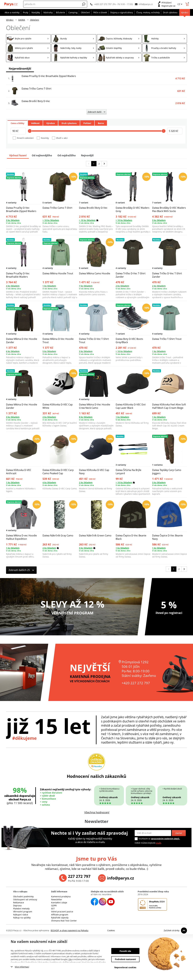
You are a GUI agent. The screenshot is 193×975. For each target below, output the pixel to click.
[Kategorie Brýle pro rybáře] (28, 38)
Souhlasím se (144, 838)
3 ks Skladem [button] (12, 220)
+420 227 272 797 (103, 4)
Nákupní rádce (20, 914)
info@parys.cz (146, 4)
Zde (70, 959)
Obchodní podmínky (23, 896)
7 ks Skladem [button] (85, 285)
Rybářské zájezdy (59, 917)
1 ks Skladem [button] (49, 285)
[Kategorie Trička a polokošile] (164, 57)
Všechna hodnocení (96, 812)
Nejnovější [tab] (87, 155)
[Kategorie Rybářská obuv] (28, 57)
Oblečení (34, 19)
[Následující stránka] (104, 163)
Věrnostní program (22, 911)
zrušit (158, 842)
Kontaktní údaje (59, 902)
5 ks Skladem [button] (49, 351)
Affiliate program (59, 914)
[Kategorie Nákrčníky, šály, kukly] (74, 48)
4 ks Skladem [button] (12, 285)
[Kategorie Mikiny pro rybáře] (28, 48)
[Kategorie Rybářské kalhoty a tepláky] (74, 57)
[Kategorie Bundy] (74, 38)
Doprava (17, 905)
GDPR (54, 905)
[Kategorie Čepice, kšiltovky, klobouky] (119, 38)
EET (53, 908)
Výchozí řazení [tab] (18, 155)
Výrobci (9, 19)
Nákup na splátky (22, 917)
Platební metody (21, 908)
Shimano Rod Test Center (64, 920)
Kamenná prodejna (61, 896)
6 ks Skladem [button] (12, 351)
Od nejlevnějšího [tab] (42, 155)
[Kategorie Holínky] (164, 38)
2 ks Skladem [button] (122, 285)
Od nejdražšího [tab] (66, 155)
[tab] (17, 123)
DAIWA (21, 19)
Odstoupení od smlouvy (25, 899)
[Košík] (187, 4)
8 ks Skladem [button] (85, 417)
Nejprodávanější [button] (20, 68)
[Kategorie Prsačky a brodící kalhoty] (164, 48)
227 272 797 (79, 876)
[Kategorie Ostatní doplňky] (119, 48)
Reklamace (18, 902)
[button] (83, 4)
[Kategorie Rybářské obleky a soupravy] (119, 57)
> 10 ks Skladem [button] (51, 220)
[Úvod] (11, 4)
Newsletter (56, 899)
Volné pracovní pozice (62, 911)
